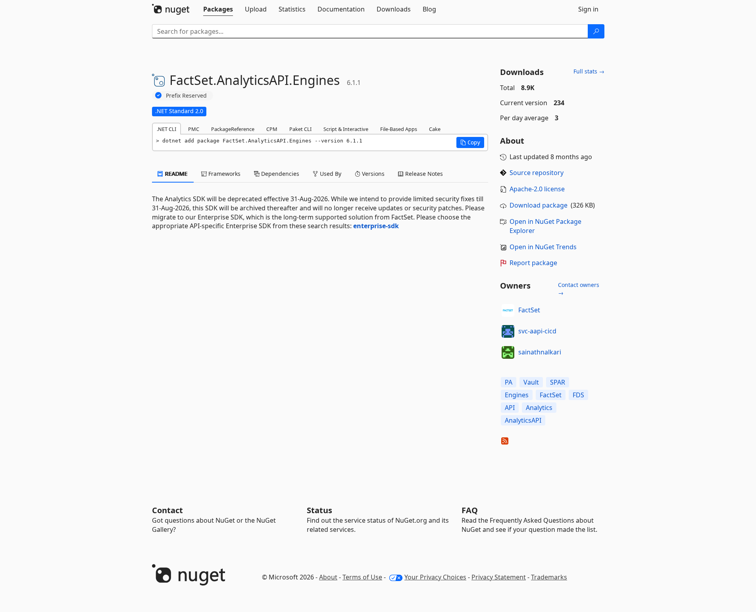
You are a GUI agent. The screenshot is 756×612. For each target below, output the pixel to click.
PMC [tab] (193, 129)
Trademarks (549, 577)
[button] (470, 142)
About (328, 577)
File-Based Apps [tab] (398, 129)
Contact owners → (578, 288)
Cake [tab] (435, 129)
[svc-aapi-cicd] (508, 331)
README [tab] (176, 173)
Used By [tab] (329, 173)
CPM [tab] (271, 129)
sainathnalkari (539, 352)
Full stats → (588, 71)
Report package (533, 262)
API (510, 407)
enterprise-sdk (376, 225)
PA (508, 382)
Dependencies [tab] (279, 173)
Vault (531, 382)
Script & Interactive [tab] (345, 129)
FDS (578, 395)
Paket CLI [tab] (300, 129)
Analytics (539, 407)
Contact (167, 510)
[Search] (596, 31)
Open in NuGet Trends (543, 246)
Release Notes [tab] (423, 173)
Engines (517, 395)
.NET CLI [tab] (166, 129)
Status (319, 510)
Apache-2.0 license (537, 189)
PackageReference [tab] (232, 129)
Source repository (537, 172)
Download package (538, 205)
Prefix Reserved (186, 95)
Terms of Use (362, 577)
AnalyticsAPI (523, 420)
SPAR (557, 382)
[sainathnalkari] (508, 352)
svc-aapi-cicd (537, 331)
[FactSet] (508, 310)
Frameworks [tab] (223, 173)
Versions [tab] (372, 173)
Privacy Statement (498, 577)
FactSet (529, 310)
